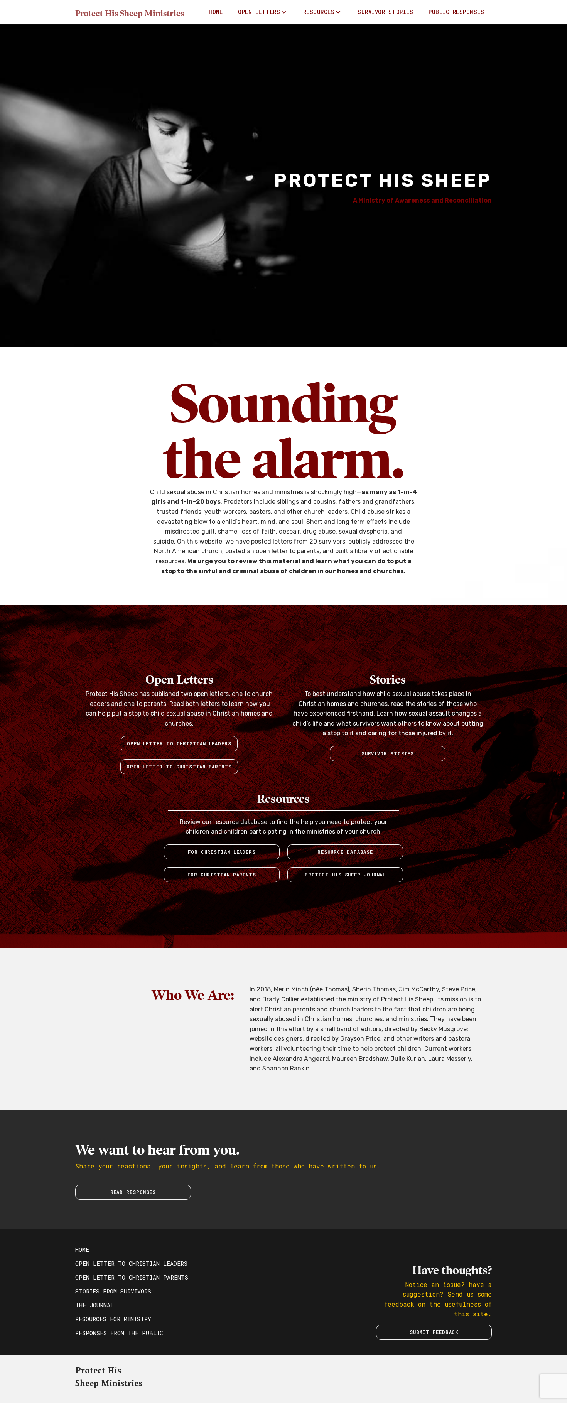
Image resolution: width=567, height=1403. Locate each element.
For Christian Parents (221, 874)
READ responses (133, 1192)
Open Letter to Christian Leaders (179, 743)
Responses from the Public (119, 1333)
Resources (319, 11)
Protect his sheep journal (345, 874)
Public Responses (456, 11)
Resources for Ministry (113, 1319)
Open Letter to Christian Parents (131, 1277)
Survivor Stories (385, 11)
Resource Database (345, 852)
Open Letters (259, 11)
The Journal (94, 1305)
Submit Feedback (434, 1332)
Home (216, 11)
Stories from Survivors (113, 1291)
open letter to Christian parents (179, 766)
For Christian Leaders (222, 852)
